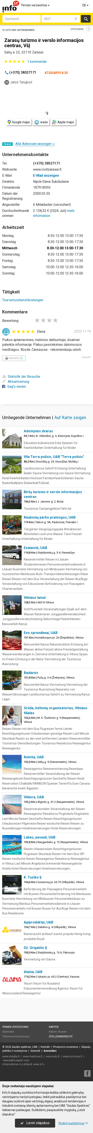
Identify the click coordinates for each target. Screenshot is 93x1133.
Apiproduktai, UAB (38, 922)
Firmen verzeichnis (34, 5)
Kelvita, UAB (34, 757)
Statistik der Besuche (24, 376)
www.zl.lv (38, 1064)
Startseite (8, 1031)
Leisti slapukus (38, 1123)
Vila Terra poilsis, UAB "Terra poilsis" (54, 457)
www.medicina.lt (33, 1056)
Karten (54, 1026)
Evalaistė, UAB (35, 548)
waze (44, 122)
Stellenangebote (61, 1036)
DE (84, 5)
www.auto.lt (53, 1056)
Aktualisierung (18, 381)
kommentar (37, 62)
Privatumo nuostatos (65, 1046)
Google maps (21, 122)
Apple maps (66, 122)
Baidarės (31, 673)
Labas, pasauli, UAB (39, 837)
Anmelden (49, 1050)
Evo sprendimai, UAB (41, 633)
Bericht (86, 357)
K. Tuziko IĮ (33, 877)
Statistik (35, 1050)
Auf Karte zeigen (70, 417)
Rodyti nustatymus (71, 1123)
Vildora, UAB (34, 797)
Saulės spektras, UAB (24, 1046)
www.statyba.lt (11, 1056)
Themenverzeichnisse (15, 1036)
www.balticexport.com (16, 1060)
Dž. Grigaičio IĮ (35, 948)
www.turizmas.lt (72, 1056)
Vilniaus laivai (35, 598)
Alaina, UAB (33, 972)
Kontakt (45, 1046)
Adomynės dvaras (38, 431)
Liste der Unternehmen (19, 30)
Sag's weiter (16, 386)
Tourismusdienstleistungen (22, 300)
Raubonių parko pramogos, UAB (49, 517)
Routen (62, 1031)
